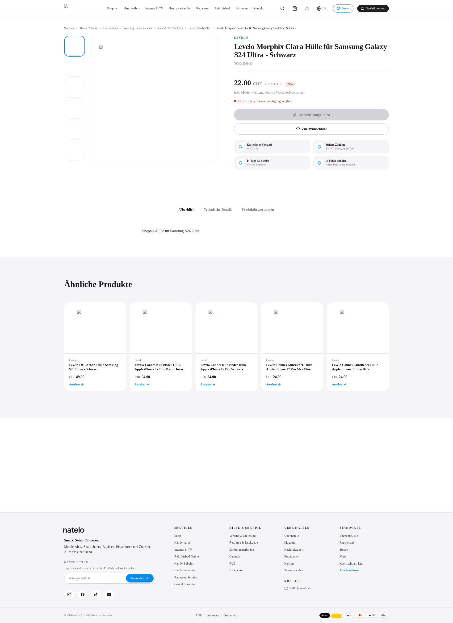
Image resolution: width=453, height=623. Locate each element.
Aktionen (242, 8)
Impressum (212, 615)
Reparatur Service (185, 577)
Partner (345, 8)
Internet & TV (154, 8)
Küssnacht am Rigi (352, 563)
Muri (343, 556)
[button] (321, 8)
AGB (199, 615)
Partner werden (293, 570)
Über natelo (291, 535)
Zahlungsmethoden (241, 549)
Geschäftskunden (375, 8)
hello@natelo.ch (300, 588)
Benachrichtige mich (314, 115)
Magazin (290, 542)
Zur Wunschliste (314, 129)
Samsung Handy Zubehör (137, 28)
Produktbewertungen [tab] (258, 209)
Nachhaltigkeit (293, 549)
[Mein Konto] (307, 8)
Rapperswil (347, 542)
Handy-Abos (132, 8)
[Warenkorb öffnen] (294, 8)
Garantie (234, 556)
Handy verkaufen (180, 8)
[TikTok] (96, 594)
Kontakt (258, 8)
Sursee (344, 549)
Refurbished (222, 8)
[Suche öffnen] (282, 8)
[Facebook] (82, 594)
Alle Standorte (349, 570)
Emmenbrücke (349, 535)
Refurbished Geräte (186, 556)
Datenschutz (230, 615)
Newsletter (76, 562)
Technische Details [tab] (218, 209)
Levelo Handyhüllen (200, 28)
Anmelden (137, 578)
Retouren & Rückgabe (243, 542)
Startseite (69, 28)
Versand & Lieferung (242, 535)
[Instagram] (69, 594)
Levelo (241, 37)
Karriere (289, 563)
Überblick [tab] (186, 209)
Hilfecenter (236, 570)
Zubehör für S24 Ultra (170, 28)
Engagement (292, 556)
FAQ (232, 563)
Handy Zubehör (89, 28)
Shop (110, 8)
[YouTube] (109, 594)
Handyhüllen (110, 28)
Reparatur (202, 8)
